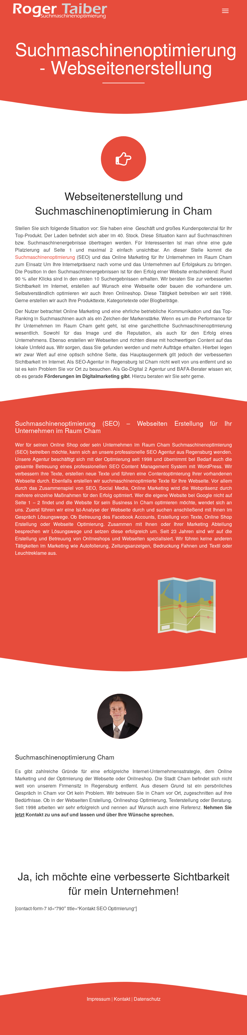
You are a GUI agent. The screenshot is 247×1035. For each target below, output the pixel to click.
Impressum (98, 998)
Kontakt (122, 998)
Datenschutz (147, 998)
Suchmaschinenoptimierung (45, 256)
